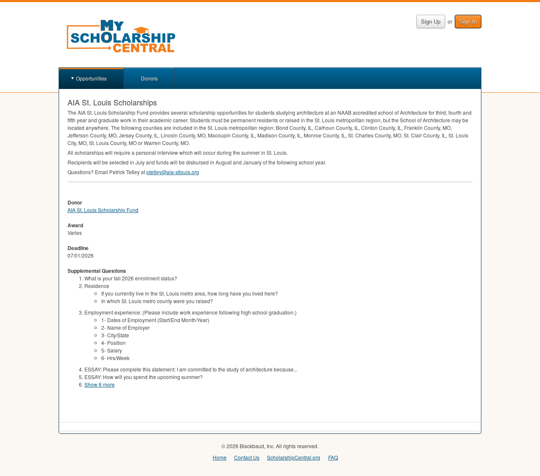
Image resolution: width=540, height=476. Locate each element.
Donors (149, 78)
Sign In (468, 21)
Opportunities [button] (91, 78)
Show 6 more (99, 384)
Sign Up (430, 21)
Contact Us (246, 457)
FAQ (333, 457)
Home (220, 457)
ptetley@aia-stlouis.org (172, 171)
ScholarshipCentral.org (293, 457)
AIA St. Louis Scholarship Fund (103, 209)
